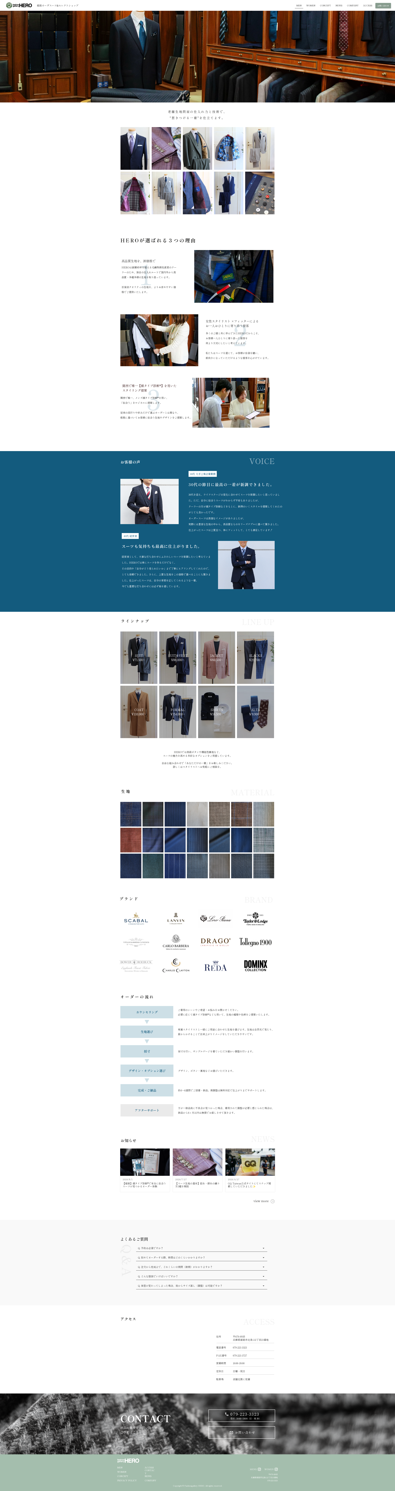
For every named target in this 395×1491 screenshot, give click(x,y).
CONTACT (150, 1471)
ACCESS (149, 1467)
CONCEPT (122, 1476)
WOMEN (121, 1471)
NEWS (148, 1476)
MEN (120, 1467)
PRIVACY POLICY (127, 1480)
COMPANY (150, 1480)
